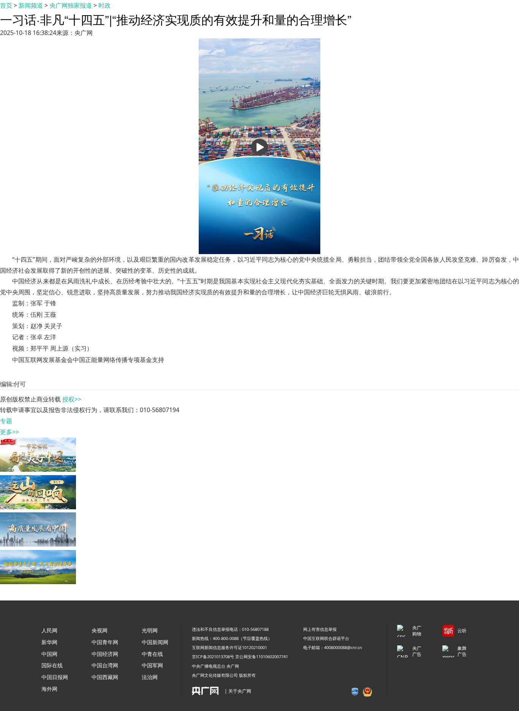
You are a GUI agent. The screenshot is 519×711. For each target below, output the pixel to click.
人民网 (49, 630)
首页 (6, 5)
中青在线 (152, 653)
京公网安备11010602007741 (261, 656)
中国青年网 (105, 642)
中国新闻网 (155, 642)
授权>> (71, 399)
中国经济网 (105, 653)
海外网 (49, 688)
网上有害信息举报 (320, 629)
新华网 (49, 642)
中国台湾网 (105, 665)
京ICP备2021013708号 (213, 656)
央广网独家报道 (70, 5)
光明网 (150, 630)
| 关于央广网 (238, 691)
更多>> (9, 432)
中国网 (49, 653)
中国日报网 (54, 677)
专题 (6, 421)
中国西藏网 (105, 677)
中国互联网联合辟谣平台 (326, 638)
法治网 (150, 677)
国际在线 (52, 665)
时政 (104, 5)
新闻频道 (31, 5)
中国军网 (152, 665)
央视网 (100, 630)
